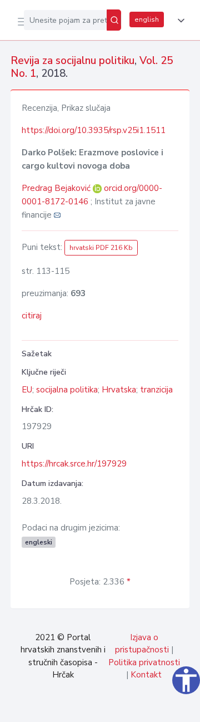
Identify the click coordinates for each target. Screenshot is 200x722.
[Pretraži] (114, 20)
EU (27, 389)
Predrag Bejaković (57, 188)
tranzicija (156, 389)
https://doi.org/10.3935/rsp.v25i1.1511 (94, 130)
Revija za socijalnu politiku (72, 60)
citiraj (32, 315)
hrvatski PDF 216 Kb (101, 247)
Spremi (106, 708)
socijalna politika (67, 389)
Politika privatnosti (144, 662)
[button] (178, 20)
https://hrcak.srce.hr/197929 (74, 463)
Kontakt (146, 674)
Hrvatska (119, 389)
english (146, 19)
